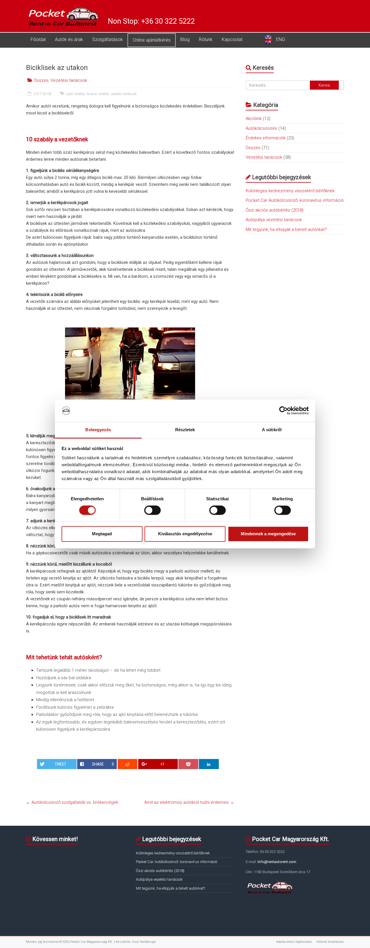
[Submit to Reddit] (128, 764)
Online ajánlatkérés (152, 40)
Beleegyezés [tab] (98, 429)
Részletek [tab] (185, 429)
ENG (280, 39)
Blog (185, 39)
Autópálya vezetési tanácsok (274, 219)
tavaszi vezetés (98, 94)
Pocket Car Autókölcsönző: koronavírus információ (295, 200)
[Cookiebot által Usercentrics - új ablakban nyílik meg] (283, 410)
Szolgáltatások (107, 39)
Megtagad (102, 533)
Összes (41, 80)
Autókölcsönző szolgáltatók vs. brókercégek (72, 802)
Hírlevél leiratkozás (330, 942)
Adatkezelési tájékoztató (294, 942)
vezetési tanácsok (124, 94)
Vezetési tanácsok (69, 80)
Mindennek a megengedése (268, 533)
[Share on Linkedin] (209, 764)
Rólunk (205, 39)
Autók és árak (69, 39)
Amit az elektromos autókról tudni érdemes (189, 802)
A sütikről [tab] (272, 429)
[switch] (152, 510)
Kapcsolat (232, 39)
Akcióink (254, 118)
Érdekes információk (266, 137)
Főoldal (38, 39)
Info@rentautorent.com (276, 862)
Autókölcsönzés (261, 128)
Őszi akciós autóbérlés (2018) (275, 210)
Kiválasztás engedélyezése (185, 533)
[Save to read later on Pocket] (188, 764)
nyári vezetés (75, 94)
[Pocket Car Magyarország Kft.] (64, 6)
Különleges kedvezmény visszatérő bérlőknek (290, 190)
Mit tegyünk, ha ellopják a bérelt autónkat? (286, 229)
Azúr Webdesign (144, 942)
